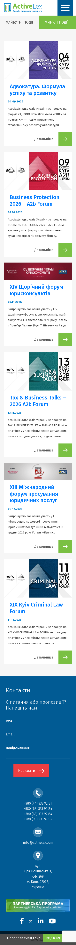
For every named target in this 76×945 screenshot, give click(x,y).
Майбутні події (19, 22)
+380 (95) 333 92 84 (38, 819)
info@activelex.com (38, 842)
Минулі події (56, 22)
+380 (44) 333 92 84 (38, 803)
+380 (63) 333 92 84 (38, 814)
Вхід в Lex (53, 938)
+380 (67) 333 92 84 (38, 809)
